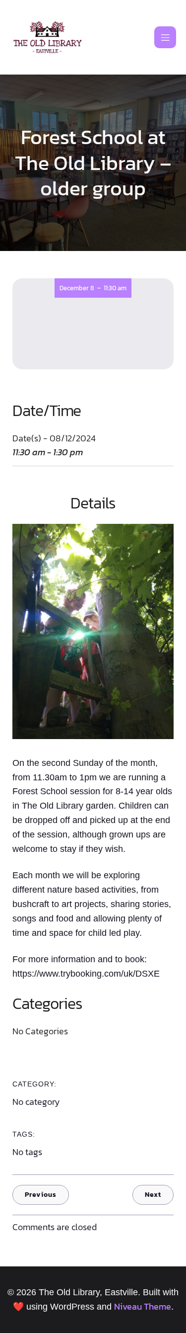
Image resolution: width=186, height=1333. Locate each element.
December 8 (77, 288)
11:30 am (115, 288)
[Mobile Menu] (165, 37)
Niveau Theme (142, 1306)
